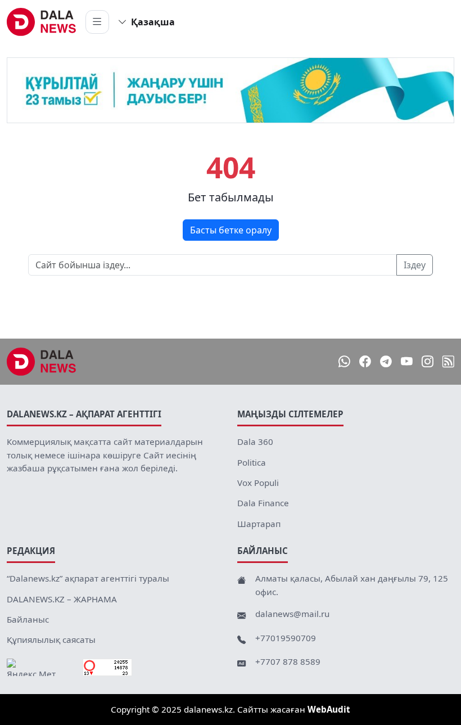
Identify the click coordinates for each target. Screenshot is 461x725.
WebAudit (329, 709)
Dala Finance (263, 502)
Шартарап (259, 523)
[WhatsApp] (344, 362)
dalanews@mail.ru (292, 613)
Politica (251, 462)
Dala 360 (255, 441)
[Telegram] (386, 362)
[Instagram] (427, 362)
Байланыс (28, 619)
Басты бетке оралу (231, 230)
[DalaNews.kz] (41, 362)
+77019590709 (285, 637)
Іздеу (415, 265)
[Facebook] (365, 362)
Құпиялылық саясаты (51, 639)
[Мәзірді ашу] (97, 22)
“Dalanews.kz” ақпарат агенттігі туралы (88, 578)
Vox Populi (258, 482)
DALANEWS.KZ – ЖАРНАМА (62, 599)
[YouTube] (407, 362)
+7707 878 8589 (287, 661)
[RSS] (448, 362)
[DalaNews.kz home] (41, 22)
